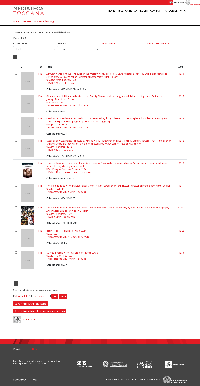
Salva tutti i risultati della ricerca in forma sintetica (40, 311)
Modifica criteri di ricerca (157, 43)
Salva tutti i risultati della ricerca (30, 303)
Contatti (156, 10)
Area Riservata (175, 10)
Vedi (55, 296)
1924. (181, 162)
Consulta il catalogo (45, 21)
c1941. (181, 207)
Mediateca (27, 21)
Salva (63, 296)
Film (40, 73)
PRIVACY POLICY (20, 379)
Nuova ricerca (108, 43)
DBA (34, 349)
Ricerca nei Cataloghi (133, 10)
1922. (181, 230)
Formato (61, 43)
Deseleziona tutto (41, 296)
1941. (181, 185)
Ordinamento (20, 43)
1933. (181, 252)
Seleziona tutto (21, 296)
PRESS (35, 379)
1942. (181, 118)
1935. (181, 96)
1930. (181, 73)
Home (111, 10)
